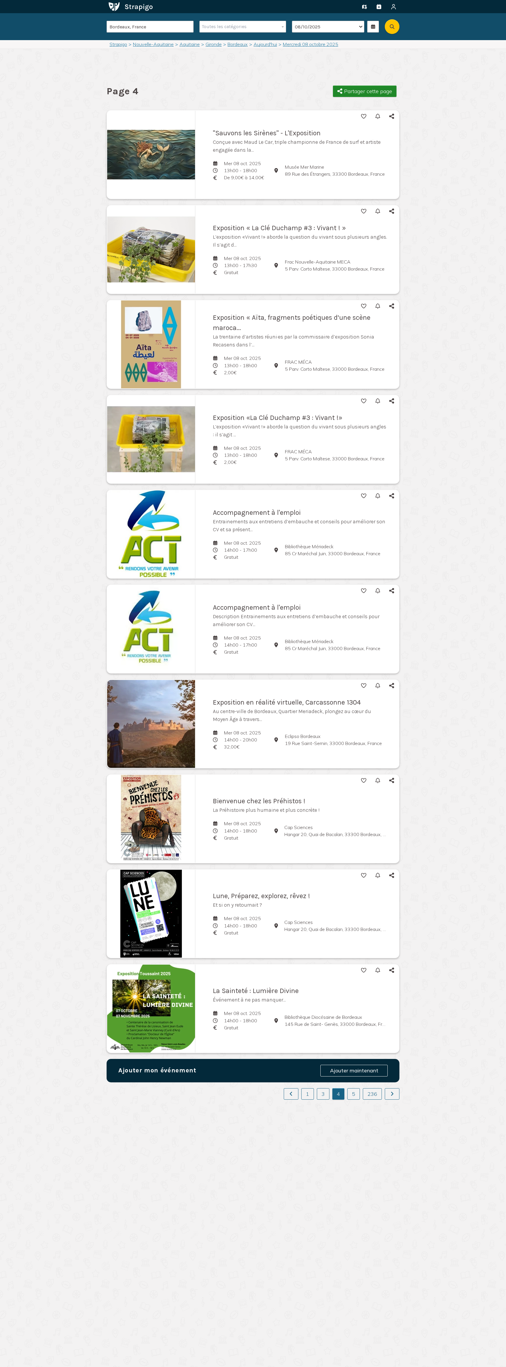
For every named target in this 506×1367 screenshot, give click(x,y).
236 (372, 1094)
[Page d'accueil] (131, 6)
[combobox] (241, 26)
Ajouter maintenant (354, 1070)
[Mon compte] (393, 7)
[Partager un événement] (379, 7)
